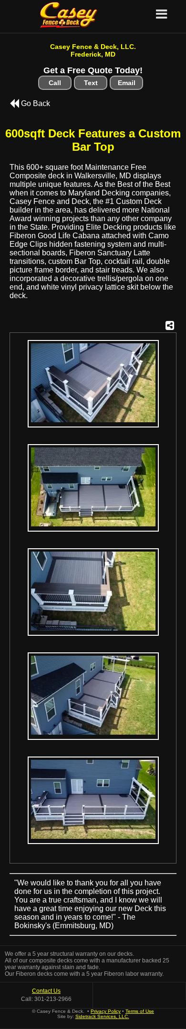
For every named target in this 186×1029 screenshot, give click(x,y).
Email (126, 83)
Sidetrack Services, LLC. (102, 1016)
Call (55, 83)
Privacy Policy (106, 1011)
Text (91, 83)
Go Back (34, 103)
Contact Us (46, 991)
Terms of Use (139, 1011)
